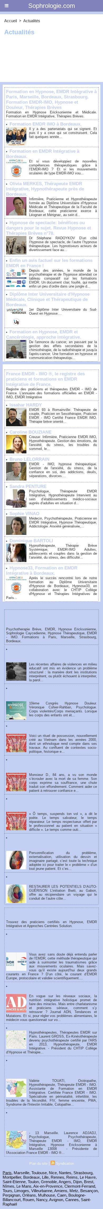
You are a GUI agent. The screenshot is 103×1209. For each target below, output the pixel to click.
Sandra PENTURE (28, 486)
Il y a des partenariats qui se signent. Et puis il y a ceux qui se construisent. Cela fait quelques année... (63, 133)
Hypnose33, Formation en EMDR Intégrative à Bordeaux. (41, 570)
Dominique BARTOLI (31, 540)
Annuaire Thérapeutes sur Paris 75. (46, 1027)
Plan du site (38, 1163)
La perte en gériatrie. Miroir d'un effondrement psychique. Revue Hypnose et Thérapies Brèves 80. (49, 765)
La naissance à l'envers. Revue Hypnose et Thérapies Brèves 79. (49, 879)
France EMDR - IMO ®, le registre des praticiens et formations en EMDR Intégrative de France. (45, 379)
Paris (7, 1172)
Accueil (10, 20)
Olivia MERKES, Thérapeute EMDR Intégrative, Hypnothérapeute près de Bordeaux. (45, 189)
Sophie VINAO (24, 513)
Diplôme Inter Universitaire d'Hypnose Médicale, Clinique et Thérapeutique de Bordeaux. (48, 299)
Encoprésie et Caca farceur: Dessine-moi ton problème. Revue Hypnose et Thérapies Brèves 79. (51, 843)
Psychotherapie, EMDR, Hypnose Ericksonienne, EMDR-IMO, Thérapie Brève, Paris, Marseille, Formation (44, 619)
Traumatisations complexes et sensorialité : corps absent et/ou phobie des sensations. (48, 693)
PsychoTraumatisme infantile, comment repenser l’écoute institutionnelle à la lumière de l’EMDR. (49, 654)
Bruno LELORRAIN (29, 459)
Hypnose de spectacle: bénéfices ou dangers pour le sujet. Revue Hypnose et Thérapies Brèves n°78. (48, 228)
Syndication (65, 1163)
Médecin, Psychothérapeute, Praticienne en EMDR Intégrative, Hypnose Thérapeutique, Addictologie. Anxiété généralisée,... (63, 522)
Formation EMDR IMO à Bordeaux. (46, 124)
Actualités (31, 20)
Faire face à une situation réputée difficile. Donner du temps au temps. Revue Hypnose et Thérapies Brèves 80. (51, 804)
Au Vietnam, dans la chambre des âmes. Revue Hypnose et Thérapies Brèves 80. (49, 728)
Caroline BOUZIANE (31, 432)
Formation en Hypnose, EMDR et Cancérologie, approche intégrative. (43, 334)
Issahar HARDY (26, 404)
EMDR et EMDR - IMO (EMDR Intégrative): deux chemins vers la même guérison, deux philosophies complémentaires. (48, 941)
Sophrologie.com (51, 5)
